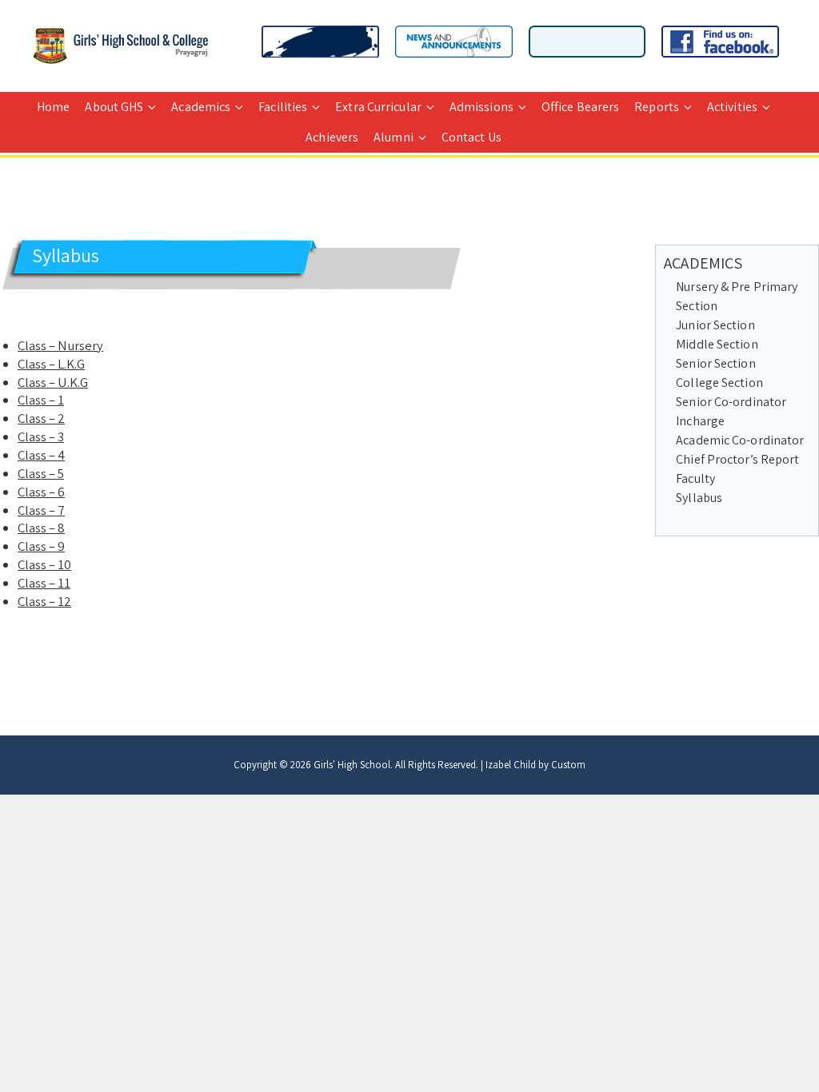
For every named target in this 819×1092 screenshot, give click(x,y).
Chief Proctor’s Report (737, 459)
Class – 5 (41, 473)
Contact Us (471, 137)
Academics (200, 106)
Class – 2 (41, 418)
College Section (719, 382)
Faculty (695, 478)
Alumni (393, 137)
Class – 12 (44, 601)
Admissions (481, 106)
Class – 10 (44, 564)
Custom (568, 764)
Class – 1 (41, 400)
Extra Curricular (378, 106)
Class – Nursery (60, 345)
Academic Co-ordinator (740, 440)
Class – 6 (41, 491)
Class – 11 (44, 583)
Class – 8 (41, 527)
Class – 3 (41, 436)
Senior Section (715, 363)
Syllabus (699, 497)
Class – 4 (41, 455)
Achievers (332, 137)
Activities (732, 106)
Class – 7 (41, 510)
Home (53, 106)
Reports (656, 106)
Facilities (282, 106)
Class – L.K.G (51, 364)
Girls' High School (352, 764)
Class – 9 (41, 546)
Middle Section (716, 344)
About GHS (114, 106)
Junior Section (715, 325)
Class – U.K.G (53, 382)
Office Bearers (580, 106)
